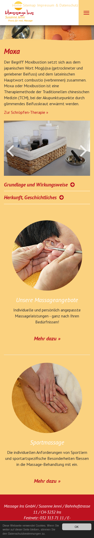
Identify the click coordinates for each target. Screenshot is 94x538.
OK (77, 527)
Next (80, 150)
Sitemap (29, 5)
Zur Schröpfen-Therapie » (26, 112)
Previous (13, 150)
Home (17, 5)
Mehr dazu (45, 338)
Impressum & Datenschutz (57, 5)
